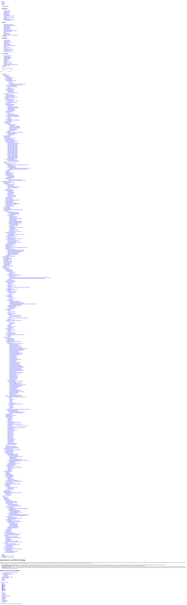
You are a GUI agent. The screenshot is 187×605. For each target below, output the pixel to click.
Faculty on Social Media (7, 263)
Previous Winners (12, 462)
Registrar (5, 62)
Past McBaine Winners (13, 458)
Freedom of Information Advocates (15, 362)
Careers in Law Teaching (8, 547)
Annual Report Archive (11, 333)
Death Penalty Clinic (9, 270)
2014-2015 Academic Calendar (12, 153)
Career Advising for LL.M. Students (9, 533)
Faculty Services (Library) (8, 29)
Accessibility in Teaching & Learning (9, 25)
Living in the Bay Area (9, 199)
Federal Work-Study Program (10, 256)
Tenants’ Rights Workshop (14, 377)
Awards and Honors (7, 262)
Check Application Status (12, 110)
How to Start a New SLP (12, 380)
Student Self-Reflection (13, 307)
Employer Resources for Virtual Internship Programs (14, 541)
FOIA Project (10, 419)
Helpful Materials (12, 457)
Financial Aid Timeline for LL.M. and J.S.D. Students (16, 234)
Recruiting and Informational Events (13, 116)
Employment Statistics (9, 550)
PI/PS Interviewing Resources (14, 510)
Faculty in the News (7, 264)
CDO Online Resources (9, 546)
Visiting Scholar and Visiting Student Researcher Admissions (13, 209)
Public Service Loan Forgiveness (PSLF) (16, 227)
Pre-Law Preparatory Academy (12, 187)
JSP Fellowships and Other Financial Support (15, 238)
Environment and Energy (10, 77)
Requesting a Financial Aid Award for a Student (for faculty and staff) (16, 247)
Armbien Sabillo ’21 (11, 440)
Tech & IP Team (10, 468)
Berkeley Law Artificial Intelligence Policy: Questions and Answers (20, 168)
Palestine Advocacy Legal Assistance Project (16, 370)
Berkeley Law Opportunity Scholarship (16, 218)
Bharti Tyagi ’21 (10, 436)
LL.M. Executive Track (9, 99)
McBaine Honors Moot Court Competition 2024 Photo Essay (19, 460)
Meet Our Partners (8, 120)
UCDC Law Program (11, 479)
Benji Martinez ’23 (11, 437)
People (9, 310)
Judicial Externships (9, 474)
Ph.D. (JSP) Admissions (7, 208)
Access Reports (10, 327)
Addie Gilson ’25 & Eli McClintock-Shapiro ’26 (15, 424)
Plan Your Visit (10, 191)
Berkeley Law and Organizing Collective (16, 347)
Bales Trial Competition (11, 464)
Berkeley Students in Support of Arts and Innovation (18, 384)
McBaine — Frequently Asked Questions (16, 456)
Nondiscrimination (5, 600)
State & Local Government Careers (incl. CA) (15, 518)
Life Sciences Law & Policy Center (7, 574)
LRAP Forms (12, 226)
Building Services (6, 34)
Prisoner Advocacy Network (14, 392)
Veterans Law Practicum (7, 490)
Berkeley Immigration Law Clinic (15, 383)
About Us (9, 290)
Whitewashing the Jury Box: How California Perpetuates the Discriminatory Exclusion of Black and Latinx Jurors (27, 278)
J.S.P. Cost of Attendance (12, 237)
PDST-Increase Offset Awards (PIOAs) (16, 221)
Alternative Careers (9, 531)
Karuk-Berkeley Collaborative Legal (15, 389)
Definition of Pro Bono (11, 340)
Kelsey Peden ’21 (10, 441)
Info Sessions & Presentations (10, 245)
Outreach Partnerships (9, 201)
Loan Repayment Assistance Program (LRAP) (15, 222)
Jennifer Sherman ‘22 (11, 442)
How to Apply (10, 342)
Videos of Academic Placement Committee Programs (14, 548)
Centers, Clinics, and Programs (12, 86)
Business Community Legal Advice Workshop (17, 349)
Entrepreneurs (8, 486)
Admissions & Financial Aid (6, 181)
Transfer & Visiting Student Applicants (14, 186)
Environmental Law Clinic (10, 281)
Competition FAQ (12, 461)
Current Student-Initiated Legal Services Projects (15, 343)
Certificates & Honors (7, 135)
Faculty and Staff (12, 272)
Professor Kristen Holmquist (12, 444)
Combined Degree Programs (10, 96)
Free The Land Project (13, 388)
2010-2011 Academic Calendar (12, 156)
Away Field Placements (9, 476)
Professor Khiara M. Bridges (12, 443)
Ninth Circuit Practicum (7, 491)
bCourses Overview (7, 11)
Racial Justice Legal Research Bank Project (16, 412)
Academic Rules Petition (11, 166)
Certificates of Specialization (10, 104)
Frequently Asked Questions (10, 482)
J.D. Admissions (6, 183)
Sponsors (3, 578)
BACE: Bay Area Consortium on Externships (15, 481)
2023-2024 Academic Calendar (12, 145)
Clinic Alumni (12, 323)
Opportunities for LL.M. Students (11, 415)
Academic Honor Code (11, 165)
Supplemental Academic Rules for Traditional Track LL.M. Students (18, 164)
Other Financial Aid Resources (10, 249)
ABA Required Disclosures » (10, 206)
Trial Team (9, 469)
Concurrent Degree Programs (10, 95)
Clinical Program (6, 268)
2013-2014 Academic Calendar (12, 154)
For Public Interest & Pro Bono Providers (12, 447)
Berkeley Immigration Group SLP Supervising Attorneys (16, 427)
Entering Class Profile (9, 189)
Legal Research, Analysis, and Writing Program (13, 449)
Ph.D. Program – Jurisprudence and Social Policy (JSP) (14, 132)
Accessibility (4, 598)
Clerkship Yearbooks (11, 522)
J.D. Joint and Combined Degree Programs (14, 231)
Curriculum (9, 81)
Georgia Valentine (12, 311)
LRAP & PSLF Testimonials (14, 229)
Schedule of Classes (7, 13)
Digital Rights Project (13, 355)
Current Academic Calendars (10, 98)
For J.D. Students (6, 499)
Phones (5, 32)
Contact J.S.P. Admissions (12, 196)
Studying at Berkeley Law (10, 198)
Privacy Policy (4, 601)
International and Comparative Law (11, 85)
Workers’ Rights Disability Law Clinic (16, 395)
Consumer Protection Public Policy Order (16, 353)
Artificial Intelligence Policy (12, 167)
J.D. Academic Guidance (10, 175)
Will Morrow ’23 (10, 438)
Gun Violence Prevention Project (15, 363)
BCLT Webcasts (6, 573)
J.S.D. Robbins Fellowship (12, 241)
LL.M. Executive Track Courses (13, 100)
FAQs (9, 188)
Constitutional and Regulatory (10, 89)
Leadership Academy (13, 220)
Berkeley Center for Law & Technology (8, 555)
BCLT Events (4, 556)
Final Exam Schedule (7, 47)
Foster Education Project (13, 361)
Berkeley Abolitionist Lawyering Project (16, 382)
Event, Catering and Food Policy (9, 17)
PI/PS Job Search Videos (13, 512)
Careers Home (6, 497)
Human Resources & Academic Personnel (10, 30)
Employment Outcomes (7, 549)
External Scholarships (13, 217)
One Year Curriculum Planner (10, 138)
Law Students (8, 485)
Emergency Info (6, 18)
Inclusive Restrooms (7, 65)
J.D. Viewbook (10, 194)
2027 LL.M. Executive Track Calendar (14, 161)
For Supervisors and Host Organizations (12, 480)
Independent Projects (9, 414)
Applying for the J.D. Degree (10, 184)
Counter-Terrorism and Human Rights (15, 304)
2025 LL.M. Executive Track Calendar (14, 143)
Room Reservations (7, 33)
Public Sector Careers (9, 516)
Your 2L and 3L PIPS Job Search (15, 511)
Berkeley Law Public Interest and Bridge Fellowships (18, 515)
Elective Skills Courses (9, 450)
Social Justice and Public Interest (11, 80)
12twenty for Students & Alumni (9, 552)
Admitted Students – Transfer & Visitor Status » (13, 203)
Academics (4, 74)
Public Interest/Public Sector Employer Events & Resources (19, 508)
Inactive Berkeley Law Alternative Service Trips (15, 403)
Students (9, 318)
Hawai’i (11, 401)
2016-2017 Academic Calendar (12, 151)
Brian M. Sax (10, 335)
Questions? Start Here (9, 121)
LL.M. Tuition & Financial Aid (10, 232)
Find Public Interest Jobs (11, 509)
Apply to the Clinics (9, 269)
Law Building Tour (11, 193)
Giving (3, 3)
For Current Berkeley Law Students (11, 204)
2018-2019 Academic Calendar (12, 149)
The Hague (9, 477)
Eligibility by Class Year (9, 452)
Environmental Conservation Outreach (16, 359)
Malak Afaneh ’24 (10, 432)
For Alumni (5, 542)
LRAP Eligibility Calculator (14, 224)
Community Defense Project (14, 387)
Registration (8, 170)
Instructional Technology (8, 31)
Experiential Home (7, 267)
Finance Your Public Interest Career (13, 513)
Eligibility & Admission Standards (13, 107)
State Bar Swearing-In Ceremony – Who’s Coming (17, 180)
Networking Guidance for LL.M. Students (12, 534)
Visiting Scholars (10, 91)
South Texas (12, 407)
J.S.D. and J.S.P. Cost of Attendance (13, 240)
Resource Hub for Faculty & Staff (9, 19)
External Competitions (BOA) (10, 465)
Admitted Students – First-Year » (11, 202)
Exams (5, 46)
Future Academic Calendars (10, 159)
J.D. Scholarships (10, 215)
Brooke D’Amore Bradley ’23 (12, 430)
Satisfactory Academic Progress (12, 253)
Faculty (9, 87)
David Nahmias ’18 (11, 421)
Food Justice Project (13, 360)
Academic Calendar (7, 10)
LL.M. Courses (8, 103)
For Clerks (9, 528)
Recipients (9, 336)
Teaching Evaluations (7, 44)
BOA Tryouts (10, 466)
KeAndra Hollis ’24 (11, 433)
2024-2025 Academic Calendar (12, 144)
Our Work (9, 293)
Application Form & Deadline (14, 126)
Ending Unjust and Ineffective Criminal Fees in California (19, 317)
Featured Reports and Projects (14, 301)
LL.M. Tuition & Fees (11, 233)
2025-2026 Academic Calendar (12, 142)
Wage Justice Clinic (13, 394)
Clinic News (10, 279)
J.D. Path (11, 82)
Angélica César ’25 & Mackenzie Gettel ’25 (14, 422)
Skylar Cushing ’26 (11, 423)
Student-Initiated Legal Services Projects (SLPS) (13, 341)
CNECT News (10, 413)
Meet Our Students (9, 197)
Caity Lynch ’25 (10, 426)
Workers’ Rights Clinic (13, 378)
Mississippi (11, 406)
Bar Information (8, 178)
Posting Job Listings (9, 539)
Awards (7, 445)
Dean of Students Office (7, 55)
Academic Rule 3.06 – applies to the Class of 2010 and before (17, 169)
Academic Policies (7, 56)
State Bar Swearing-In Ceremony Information (15, 179)
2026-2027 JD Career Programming (11, 501)
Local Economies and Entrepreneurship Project (17, 391)
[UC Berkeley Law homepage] (4, 582)
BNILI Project (10, 418)
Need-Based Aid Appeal (13, 216)
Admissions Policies (11, 109)
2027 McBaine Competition (14, 455)
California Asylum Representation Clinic (16, 350)
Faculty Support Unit (7, 27)
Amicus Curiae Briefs (13, 276)
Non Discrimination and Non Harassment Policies (13, 537)
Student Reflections (13, 292)
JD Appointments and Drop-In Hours (11, 502)
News (3, 1)
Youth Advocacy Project (13, 379)
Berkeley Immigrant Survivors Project (15, 346)
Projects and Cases (11, 275)
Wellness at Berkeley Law (8, 61)
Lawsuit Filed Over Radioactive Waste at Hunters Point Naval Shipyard (19, 287)
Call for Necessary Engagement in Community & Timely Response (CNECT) (18, 409)
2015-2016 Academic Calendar (12, 152)
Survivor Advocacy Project (14, 376)
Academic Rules (6, 14)
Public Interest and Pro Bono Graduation (16, 84)
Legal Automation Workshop (14, 390)
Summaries (3, 579)
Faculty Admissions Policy (10, 200)
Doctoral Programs (7, 122)
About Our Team (8, 248)
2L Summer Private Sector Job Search (15, 505)
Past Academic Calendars (10, 141)
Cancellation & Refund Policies (12, 114)
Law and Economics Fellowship (13, 92)
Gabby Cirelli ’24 (10, 429)
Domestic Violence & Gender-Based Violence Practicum (12, 492)
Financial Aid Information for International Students (16, 250)
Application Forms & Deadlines (13, 106)
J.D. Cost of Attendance (11, 214)
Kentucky (11, 402)
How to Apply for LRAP (13, 225)
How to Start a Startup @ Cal (12, 487)
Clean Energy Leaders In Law (14, 352)
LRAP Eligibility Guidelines (14, 223)
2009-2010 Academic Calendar (12, 157)
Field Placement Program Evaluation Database (13, 483)
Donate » (3, 580)
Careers (3, 496)
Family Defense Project (11, 428)
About (9, 321)
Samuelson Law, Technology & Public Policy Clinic (14, 320)
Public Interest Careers (9, 506)
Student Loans (8, 255)
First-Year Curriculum (9, 94)
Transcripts (7, 171)
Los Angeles (12, 404)
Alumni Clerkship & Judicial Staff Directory (14, 521)
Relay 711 (3, 599)
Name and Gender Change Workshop (15, 368)
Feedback (3, 596)
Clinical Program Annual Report (11, 332)
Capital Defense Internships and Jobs (15, 274)
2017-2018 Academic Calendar (12, 150)
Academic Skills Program (8, 57)
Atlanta (11, 398)
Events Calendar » (10, 134)
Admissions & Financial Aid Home (9, 182)
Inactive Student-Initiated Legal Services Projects (15, 381)
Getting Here (4, 593)
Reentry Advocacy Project (14, 393)
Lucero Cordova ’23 (11, 435)
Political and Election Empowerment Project (16, 372)
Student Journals (6, 59)
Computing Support (7, 26)
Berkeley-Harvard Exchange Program (11, 97)
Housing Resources (11, 113)
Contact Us (9, 118)
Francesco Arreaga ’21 (11, 439)
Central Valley (12, 399)
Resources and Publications (12, 313)
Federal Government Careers (12, 517)
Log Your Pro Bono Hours (10, 339)
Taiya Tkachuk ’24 (11, 431)
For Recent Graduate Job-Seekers (11, 543)
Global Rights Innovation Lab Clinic (11, 289)
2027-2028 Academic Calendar (12, 160)
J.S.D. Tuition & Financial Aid (10, 239)
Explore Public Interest (11, 507)
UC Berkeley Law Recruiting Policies (12, 536)
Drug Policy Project (13, 357)
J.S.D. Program (8, 123)
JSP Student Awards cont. (12, 133)
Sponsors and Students (5, 577)
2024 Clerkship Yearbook (14, 523)
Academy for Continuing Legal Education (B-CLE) (10, 572)
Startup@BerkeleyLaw (7, 484)
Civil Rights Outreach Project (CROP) (16, 385)
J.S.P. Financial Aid (9, 236)
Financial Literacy (8, 246)
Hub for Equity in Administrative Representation (17, 411)
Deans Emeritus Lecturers (8, 260)
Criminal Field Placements (10, 475)
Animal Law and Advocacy (14, 344)
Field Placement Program (8, 471)
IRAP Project (10, 420)
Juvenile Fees (10, 314)
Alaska (11, 397)
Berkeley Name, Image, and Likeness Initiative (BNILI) (18, 348)
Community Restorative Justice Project (16, 386)
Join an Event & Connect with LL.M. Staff (12, 115)
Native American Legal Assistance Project (16, 369)
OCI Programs (8, 530)
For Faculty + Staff (5, 6)
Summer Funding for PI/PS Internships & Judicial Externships (19, 514)
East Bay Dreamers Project (14, 358)
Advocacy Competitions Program (9, 451)
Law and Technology (9, 79)
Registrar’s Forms (8, 173)
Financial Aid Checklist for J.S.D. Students (14, 242)
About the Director (9, 493)
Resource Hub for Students (8, 51)
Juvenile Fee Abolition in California (15, 316)
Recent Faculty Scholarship (8, 261)
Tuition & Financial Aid (9, 111)
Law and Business (8, 78)
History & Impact (8, 495)
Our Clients (11, 294)
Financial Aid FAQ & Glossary (10, 243)
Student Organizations (7, 58)
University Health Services (8, 63)
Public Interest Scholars (13, 219)
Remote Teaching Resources (8, 24)
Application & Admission (12, 124)
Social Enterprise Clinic (9, 328)
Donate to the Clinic (11, 280)
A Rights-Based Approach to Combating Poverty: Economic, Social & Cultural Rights (23, 303)
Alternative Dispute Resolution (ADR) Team (15, 467)
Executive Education (7, 136)
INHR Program (10, 478)
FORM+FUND (10, 488)
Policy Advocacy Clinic (9, 309)
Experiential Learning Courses (8, 448)
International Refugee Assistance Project (16, 366)
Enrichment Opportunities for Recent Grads (12, 544)
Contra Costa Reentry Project (14, 354)
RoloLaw (5, 16)
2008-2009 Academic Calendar (12, 158)
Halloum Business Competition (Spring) (14, 463)
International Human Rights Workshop (16, 365)
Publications (6, 575)
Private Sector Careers (9, 503)
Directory (3, 66)
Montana (11, 405)
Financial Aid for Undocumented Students (14, 251)
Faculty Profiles (6, 42)
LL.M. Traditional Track (9, 101)
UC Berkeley (4, 602)
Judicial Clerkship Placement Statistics (12, 551)
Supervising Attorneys (9, 416)
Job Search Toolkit (7, 498)
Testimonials (8, 472)
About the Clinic (10, 271)
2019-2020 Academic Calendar (12, 148)
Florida (11, 400)
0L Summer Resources (9, 500)
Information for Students (11, 285)
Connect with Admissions (10, 190)
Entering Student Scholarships (14, 213)
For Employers (6, 535)
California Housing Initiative (14, 351)
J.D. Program (6, 93)
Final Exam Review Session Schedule (10, 45)
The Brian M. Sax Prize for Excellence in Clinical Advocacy (15, 334)
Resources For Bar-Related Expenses (13, 252)
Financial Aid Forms (9, 244)
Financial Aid (6, 210)
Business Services (6, 28)
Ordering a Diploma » (9, 174)
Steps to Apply (10, 105)
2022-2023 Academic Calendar (12, 146)
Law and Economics (9, 90)
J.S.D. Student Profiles (11, 130)
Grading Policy (8, 538)
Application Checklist (11, 108)
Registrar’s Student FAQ (9, 177)
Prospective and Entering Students (13, 212)
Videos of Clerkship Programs (12, 527)
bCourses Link (6, 12)
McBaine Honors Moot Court (12, 454)
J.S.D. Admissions (7, 207)
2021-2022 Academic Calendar (12, 147)
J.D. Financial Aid (6, 41)
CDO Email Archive (9, 532)
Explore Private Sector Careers (12, 504)
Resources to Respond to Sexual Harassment (11, 64)
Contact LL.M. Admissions (12, 195)
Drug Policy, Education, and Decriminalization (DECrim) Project (18, 425)
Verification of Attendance (10, 172)
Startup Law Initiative (13, 375)
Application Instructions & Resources (13, 520)
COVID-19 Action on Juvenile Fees (15, 315)
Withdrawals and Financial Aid (12, 254)
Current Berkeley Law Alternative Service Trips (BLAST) (17, 396)
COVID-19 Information (7, 20)
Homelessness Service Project (14, 364)
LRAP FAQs (12, 230)
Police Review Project (13, 371)
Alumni (3, 4)
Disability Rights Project (13, 356)
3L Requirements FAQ (11, 176)
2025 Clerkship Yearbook (14, 524)
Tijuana (11, 408)
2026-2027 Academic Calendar (10, 140)
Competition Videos (9, 470)
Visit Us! (9, 117)
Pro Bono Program (7, 337)
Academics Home (6, 75)
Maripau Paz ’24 (10, 434)
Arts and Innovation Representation (15, 345)
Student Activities (10, 88)
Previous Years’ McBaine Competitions (16, 459)
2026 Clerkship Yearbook (14, 525)
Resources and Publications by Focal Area (14, 305)
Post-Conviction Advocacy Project (15, 373)
